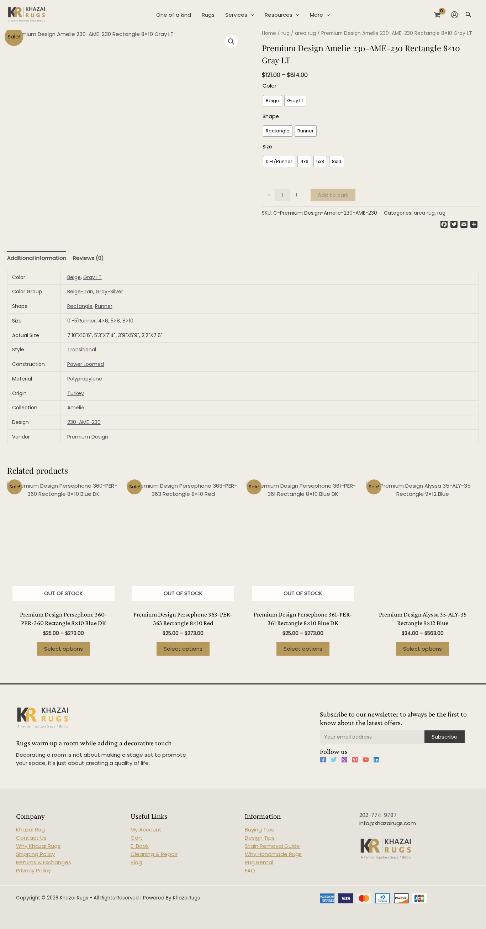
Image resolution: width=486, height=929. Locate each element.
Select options (63, 648)
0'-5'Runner (81, 320)
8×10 (127, 320)
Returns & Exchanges (43, 862)
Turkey (75, 393)
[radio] (272, 100)
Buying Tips (259, 829)
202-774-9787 (378, 815)
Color (269, 85)
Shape (271, 116)
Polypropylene (84, 378)
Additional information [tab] (36, 258)
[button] (231, 41)
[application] (250, 14)
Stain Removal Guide (272, 846)
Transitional (81, 349)
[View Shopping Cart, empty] (437, 14)
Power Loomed (85, 364)
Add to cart (333, 195)
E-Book (140, 846)
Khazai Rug (30, 829)
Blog (136, 862)
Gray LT (92, 277)
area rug (305, 33)
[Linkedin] (376, 759)
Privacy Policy (33, 870)
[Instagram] (344, 759)
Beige (74, 277)
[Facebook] (323, 759)
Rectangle (80, 306)
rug (285, 33)
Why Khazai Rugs (38, 846)
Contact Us (31, 837)
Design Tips (260, 837)
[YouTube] (366, 759)
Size (267, 146)
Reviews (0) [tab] (88, 258)
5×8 (115, 320)
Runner (103, 306)
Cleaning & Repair (154, 854)
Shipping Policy (35, 854)
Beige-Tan (80, 291)
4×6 (103, 320)
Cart (137, 837)
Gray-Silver (109, 291)
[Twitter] (334, 759)
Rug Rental (259, 862)
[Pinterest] (355, 759)
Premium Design (87, 436)
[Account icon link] (454, 15)
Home (269, 33)
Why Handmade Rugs (273, 854)
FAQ (250, 870)
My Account (146, 829)
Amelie (75, 407)
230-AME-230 (84, 422)
